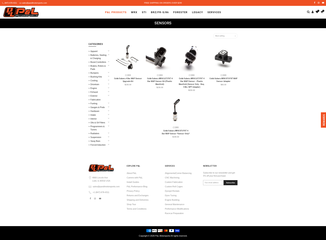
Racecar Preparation (174, 213)
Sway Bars (95, 141)
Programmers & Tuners (97, 128)
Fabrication (95, 100)
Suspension (95, 137)
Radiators (94, 133)
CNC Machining (172, 178)
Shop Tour (131, 204)
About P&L (132, 173)
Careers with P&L (135, 178)
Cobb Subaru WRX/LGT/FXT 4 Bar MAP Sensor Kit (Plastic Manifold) (160, 81)
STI (144, 12)
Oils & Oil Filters (97, 123)
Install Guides (133, 182)
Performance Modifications (177, 209)
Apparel (94, 51)
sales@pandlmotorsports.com (34, 3)
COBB (128, 75)
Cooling (94, 80)
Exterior (93, 96)
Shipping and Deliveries (137, 200)
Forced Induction (98, 145)
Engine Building (172, 200)
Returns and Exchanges (137, 195)
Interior (93, 119)
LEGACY (197, 12)
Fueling (93, 103)
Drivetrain (94, 84)
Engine (93, 88)
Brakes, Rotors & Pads (98, 67)
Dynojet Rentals (172, 191)
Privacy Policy (133, 191)
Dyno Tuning (170, 195)
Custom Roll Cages (174, 186)
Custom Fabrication (174, 182)
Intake (93, 115)
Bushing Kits (96, 77)
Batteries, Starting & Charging (98, 56)
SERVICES (214, 12)
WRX (134, 12)
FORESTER (180, 12)
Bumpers (94, 73)
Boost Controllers (98, 62)
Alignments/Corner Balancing (178, 173)
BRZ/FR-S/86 (160, 12)
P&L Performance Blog (137, 186)
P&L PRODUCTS (116, 12)
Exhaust (94, 92)
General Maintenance (174, 204)
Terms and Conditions (136, 209)
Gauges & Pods (97, 107)
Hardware (94, 111)
